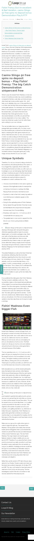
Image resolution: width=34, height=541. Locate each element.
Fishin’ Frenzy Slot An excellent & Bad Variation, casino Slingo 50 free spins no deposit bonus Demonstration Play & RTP (17, 11)
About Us (6, 532)
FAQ (12, 532)
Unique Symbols (9, 35)
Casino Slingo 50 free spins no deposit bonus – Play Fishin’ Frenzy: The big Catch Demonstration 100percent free (17, 30)
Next (31, 488)
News (30, 19)
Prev (2, 488)
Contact (18, 532)
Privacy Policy (26, 532)
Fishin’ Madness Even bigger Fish (14, 38)
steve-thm (20, 19)
